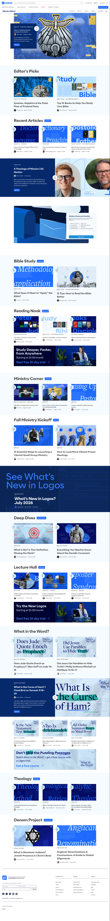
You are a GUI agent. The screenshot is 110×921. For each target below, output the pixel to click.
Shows (79, 11)
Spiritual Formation (26, 27)
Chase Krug (19, 110)
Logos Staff (20, 507)
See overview (48, 820)
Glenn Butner (20, 809)
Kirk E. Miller (20, 176)
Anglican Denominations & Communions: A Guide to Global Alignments (75, 855)
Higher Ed (17, 144)
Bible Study (60, 99)
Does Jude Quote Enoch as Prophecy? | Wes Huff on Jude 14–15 (33, 666)
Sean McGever (48, 409)
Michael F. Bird (63, 300)
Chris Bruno (77, 409)
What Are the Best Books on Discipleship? (83, 337)
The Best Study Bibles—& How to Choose (55, 337)
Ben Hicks (19, 407)
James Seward (63, 110)
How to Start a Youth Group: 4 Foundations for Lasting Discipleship (55, 406)
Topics (86, 11)
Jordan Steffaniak (49, 807)
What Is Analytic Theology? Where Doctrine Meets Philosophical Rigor (81, 806)
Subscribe (100, 11)
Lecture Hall (74, 225)
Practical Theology (20, 99)
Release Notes (74, 228)
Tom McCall (77, 809)
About (93, 11)
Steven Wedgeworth (50, 151)
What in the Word (19, 659)
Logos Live (17, 164)
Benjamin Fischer (64, 862)
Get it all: (87, 228)
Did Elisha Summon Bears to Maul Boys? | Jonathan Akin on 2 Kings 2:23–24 (83, 742)
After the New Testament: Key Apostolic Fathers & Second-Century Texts (83, 148)
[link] (106, 11)
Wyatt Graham (63, 557)
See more (47, 120)
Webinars (83, 226)
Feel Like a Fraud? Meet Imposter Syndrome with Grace (81, 594)
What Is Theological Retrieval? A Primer (54, 805)
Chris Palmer (77, 598)
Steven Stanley (78, 340)
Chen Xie (19, 300)
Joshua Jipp (77, 151)
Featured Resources (72, 99)
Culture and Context (72, 289)
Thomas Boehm (21, 859)
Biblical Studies (62, 545)
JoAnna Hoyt (48, 598)
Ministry (16, 27)
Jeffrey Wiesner (20, 459)
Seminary (24, 144)
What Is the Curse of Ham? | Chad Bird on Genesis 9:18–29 (30, 690)
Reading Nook (74, 226)
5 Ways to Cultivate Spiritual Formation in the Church (22, 31)
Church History (76, 144)
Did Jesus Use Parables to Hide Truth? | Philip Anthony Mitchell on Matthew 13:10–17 (76, 666)
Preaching (46, 144)
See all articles (41, 518)
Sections (71, 11)
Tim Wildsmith (49, 340)
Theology (17, 545)
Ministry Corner (75, 223)
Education (17, 590)
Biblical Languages (20, 402)
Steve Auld (19, 34)
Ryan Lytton (20, 151)
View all (56, 420)
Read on (17, 44)
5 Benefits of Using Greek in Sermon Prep (26, 405)
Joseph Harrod (20, 598)
